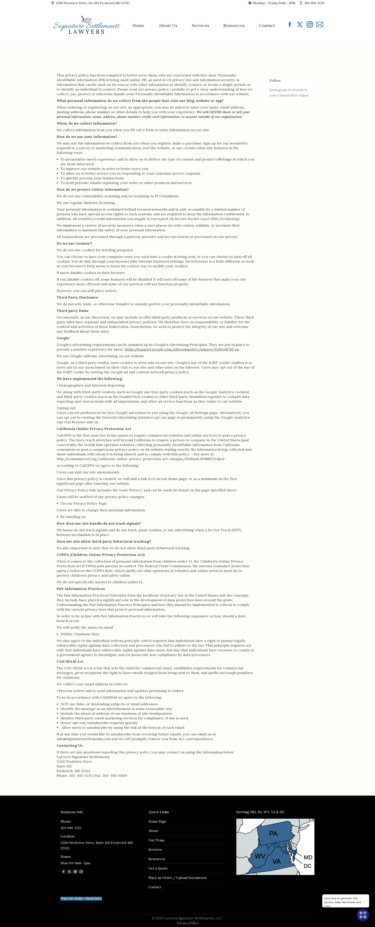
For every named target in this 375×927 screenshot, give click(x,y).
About (153, 831)
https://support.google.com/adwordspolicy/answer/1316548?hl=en (182, 349)
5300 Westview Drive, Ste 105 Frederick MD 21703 (93, 3)
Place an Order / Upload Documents (177, 878)
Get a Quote (158, 868)
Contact (154, 887)
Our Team (156, 840)
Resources (156, 859)
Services (155, 849)
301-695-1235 (314, 3)
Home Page (157, 821)
